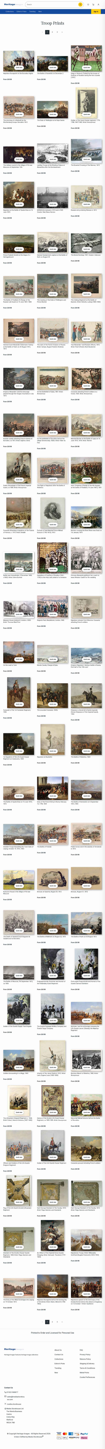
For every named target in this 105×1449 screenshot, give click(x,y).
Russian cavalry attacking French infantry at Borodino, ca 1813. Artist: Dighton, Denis (17, 439)
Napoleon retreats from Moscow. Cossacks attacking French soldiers (85, 621)
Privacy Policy (85, 1355)
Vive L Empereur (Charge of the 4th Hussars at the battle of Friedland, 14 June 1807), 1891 (86, 486)
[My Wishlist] (88, 4)
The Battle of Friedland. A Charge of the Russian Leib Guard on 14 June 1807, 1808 (17, 301)
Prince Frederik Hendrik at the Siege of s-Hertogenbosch (17, 256)
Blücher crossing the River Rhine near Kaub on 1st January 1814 (86, 531)
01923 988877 (12, 1392)
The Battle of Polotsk (44, 847)
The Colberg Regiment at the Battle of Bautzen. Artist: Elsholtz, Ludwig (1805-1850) (86, 301)
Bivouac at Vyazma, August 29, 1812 (49, 892)
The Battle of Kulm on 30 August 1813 (84, 937)
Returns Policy (85, 1359)
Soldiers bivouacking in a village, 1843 (15, 1073)
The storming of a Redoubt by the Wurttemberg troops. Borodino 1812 (15, 121)
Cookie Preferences (87, 1377)
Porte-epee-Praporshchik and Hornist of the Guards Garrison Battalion (85, 982)
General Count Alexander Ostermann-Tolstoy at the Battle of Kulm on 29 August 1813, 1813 (18, 347)
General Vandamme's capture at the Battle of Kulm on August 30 (52, 256)
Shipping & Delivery (87, 1364)
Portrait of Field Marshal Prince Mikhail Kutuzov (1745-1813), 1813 (50, 531)
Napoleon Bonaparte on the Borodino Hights (18, 73)
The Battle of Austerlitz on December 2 (50, 73)
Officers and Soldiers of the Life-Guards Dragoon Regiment (16, 1164)
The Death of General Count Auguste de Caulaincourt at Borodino (16, 938)
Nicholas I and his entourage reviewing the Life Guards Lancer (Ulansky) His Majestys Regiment (85, 1028)
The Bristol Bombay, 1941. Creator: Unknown (86, 255)
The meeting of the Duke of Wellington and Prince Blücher (51, 301)
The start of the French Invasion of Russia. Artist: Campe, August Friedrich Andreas (51, 346)
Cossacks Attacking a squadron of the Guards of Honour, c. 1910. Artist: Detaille (18, 531)
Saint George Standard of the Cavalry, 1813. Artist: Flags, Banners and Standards (85, 1209)
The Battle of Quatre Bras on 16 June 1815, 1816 (17, 803)
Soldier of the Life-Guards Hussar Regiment (51, 1163)
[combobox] (52, 4)
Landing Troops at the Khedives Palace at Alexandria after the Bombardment (51, 166)
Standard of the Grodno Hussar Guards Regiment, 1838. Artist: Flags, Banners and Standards (17, 1255)
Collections (10, 12)
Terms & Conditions (87, 1368)
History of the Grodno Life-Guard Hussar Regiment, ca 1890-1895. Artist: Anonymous (51, 1119)
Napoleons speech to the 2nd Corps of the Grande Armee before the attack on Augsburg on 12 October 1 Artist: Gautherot (86, 1302)
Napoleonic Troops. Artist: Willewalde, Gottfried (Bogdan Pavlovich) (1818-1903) (85, 1254)
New (40, 12)
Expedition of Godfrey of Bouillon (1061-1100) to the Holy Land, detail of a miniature (51, 576)
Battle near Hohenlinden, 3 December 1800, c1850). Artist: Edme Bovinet (17, 576)
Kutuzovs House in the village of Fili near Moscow (16, 893)
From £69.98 (7, 79)
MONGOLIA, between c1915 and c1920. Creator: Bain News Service (50, 211)
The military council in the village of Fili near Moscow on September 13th (17, 166)
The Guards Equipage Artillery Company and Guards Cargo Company (51, 1027)
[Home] (13, 4)
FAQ (81, 1350)
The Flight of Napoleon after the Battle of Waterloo (51, 486)
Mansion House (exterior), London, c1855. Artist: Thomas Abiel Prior (17, 621)
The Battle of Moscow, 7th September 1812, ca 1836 (18, 982)
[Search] (80, 4)
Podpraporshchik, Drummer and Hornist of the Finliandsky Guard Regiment (51, 982)
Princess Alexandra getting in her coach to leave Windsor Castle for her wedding (85, 576)
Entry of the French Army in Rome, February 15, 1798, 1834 (51, 803)
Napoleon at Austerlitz (44, 757)
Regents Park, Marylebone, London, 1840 (50, 620)
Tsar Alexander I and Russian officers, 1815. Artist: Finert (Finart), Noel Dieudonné (85, 346)
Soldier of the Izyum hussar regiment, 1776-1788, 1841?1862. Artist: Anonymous (85, 121)
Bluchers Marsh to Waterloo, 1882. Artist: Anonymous (84, 1074)
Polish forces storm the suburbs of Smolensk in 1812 (86, 848)
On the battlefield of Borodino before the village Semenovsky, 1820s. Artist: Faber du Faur (51, 441)
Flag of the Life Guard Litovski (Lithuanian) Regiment (17, 1209)
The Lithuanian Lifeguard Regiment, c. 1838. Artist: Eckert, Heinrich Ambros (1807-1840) (17, 1119)
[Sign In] (98, 4)
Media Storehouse (35, 1437)
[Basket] (93, 4)
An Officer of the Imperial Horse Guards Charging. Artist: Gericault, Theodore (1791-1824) (51, 1255)
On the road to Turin (10, 665)
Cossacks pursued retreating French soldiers (85, 1163)
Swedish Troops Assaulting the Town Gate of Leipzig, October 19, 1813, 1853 (18, 848)
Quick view (19, 67)
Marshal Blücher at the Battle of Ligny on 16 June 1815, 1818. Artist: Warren (85, 439)
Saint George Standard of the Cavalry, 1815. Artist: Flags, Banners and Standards (51, 1209)
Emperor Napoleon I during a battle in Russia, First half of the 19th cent (86, 666)
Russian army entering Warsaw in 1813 (84, 210)
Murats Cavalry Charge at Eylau (47, 665)
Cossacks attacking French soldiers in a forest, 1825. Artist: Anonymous (84, 393)
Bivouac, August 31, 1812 (79, 892)
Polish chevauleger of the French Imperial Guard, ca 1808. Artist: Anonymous (17, 486)
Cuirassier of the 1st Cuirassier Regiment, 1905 (17, 711)
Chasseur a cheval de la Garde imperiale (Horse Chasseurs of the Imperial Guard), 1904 (84, 712)
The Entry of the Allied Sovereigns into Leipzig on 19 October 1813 (18, 1301)
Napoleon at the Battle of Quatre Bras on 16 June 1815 (18, 211)
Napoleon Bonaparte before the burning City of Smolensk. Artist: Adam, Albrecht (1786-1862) (52, 1302)
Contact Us (59, 1355)
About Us (58, 1350)
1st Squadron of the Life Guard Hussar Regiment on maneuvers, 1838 (16, 758)
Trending (32, 12)
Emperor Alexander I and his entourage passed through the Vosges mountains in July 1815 (18, 394)
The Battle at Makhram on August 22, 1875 (51, 937)
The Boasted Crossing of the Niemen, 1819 (85, 165)
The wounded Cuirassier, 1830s (47, 710)
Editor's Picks (21, 12)
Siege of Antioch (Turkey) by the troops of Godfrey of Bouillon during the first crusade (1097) (85, 75)
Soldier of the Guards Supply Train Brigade (17, 1026)
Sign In (96, 12)
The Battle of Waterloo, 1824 (80, 757)
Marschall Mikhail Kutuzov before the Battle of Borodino (85, 1119)
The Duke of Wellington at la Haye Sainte (50, 120)
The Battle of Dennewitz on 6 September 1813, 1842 (84, 803)
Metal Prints (84, 1373)
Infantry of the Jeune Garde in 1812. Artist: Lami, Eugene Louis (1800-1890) (51, 1074)
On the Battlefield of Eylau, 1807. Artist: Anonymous (50, 393)
